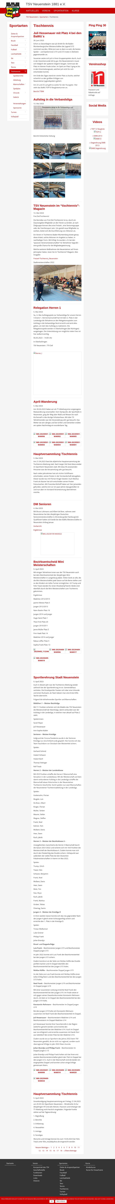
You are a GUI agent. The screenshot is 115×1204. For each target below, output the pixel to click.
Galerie (16, 97)
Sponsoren (17, 108)
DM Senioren (42, 504)
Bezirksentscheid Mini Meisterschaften (48, 563)
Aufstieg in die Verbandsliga (52, 99)
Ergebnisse (37, 530)
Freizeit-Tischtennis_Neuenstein (45, 258)
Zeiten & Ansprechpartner (17, 35)
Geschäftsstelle (39, 1170)
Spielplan (16, 88)
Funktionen (37, 1172)
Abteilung (17, 80)
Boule (13, 41)
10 (75, 1147)
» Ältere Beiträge (70, 1150)
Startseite (10, 1163)
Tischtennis (15, 71)
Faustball (14, 45)
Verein (46, 10)
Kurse (75, 10)
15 (50, 1150)
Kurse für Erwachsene (94, 1170)
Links (35, 1178)
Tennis (13, 67)
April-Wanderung (45, 401)
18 (61, 1150)
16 (54, 1150)
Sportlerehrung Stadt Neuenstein (56, 677)
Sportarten (61, 10)
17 (58, 1150)
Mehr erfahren (61, 1201)
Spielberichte (18, 76)
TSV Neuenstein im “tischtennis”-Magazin (56, 207)
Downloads (37, 1175)
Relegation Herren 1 (47, 307)
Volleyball (15, 116)
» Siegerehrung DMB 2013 (97, 144)
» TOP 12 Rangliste (97, 129)
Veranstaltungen (19, 103)
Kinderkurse (90, 1167)
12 (40, 1150)
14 (47, 1150)
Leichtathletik (16, 54)
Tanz (12, 63)
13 (43, 1150)
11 (79, 1147)
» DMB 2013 (97, 136)
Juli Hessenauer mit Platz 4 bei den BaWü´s (57, 34)
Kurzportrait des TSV (41, 1167)
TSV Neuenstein (32, 17)
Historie (36, 1181)
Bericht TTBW (38, 91)
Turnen (14, 112)
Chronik (16, 93)
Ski (12, 58)
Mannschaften (18, 84)
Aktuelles (32, 10)
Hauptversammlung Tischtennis (55, 454)
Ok (52, 1201)
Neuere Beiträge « (42, 1147)
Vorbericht (37, 526)
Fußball (14, 49)
